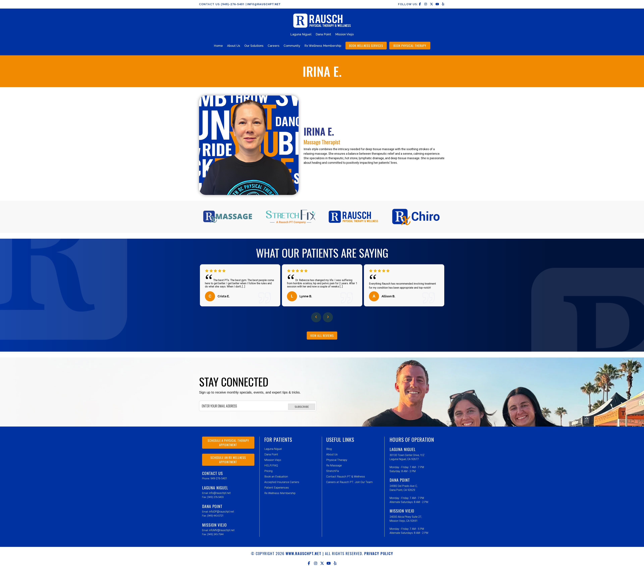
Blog (329, 449)
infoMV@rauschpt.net (221, 530)
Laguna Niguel (300, 34)
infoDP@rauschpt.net (221, 511)
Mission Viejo (344, 34)
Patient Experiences (276, 487)
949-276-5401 (218, 478)
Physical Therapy (336, 460)
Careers (273, 45)
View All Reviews (322, 335)
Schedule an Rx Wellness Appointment (228, 459)
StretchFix (332, 471)
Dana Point (323, 34)
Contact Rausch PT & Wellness (345, 476)
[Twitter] (322, 563)
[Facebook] (309, 563)
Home (218, 45)
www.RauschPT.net (303, 553)
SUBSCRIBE (302, 406)
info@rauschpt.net (264, 4)
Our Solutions (253, 45)
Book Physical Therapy (409, 45)
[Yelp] (335, 563)
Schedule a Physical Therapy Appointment (228, 442)
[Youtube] (329, 563)
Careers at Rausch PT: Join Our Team (349, 482)
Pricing (268, 471)
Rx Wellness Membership (322, 45)
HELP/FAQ (271, 465)
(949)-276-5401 (233, 4)
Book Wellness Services (366, 45)
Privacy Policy (378, 553)
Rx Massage (334, 465)
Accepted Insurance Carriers (281, 482)
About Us (233, 45)
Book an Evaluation (276, 476)
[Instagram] (315, 563)
